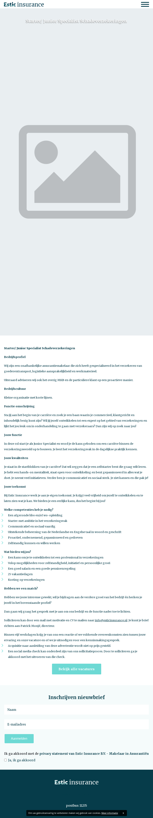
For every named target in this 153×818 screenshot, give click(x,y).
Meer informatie (109, 812)
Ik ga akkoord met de (76, 754)
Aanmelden (19, 738)
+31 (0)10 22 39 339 (76, 789)
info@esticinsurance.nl (111, 620)
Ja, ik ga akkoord (21, 760)
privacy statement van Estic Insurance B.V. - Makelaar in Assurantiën (94, 754)
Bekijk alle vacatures (77, 669)
